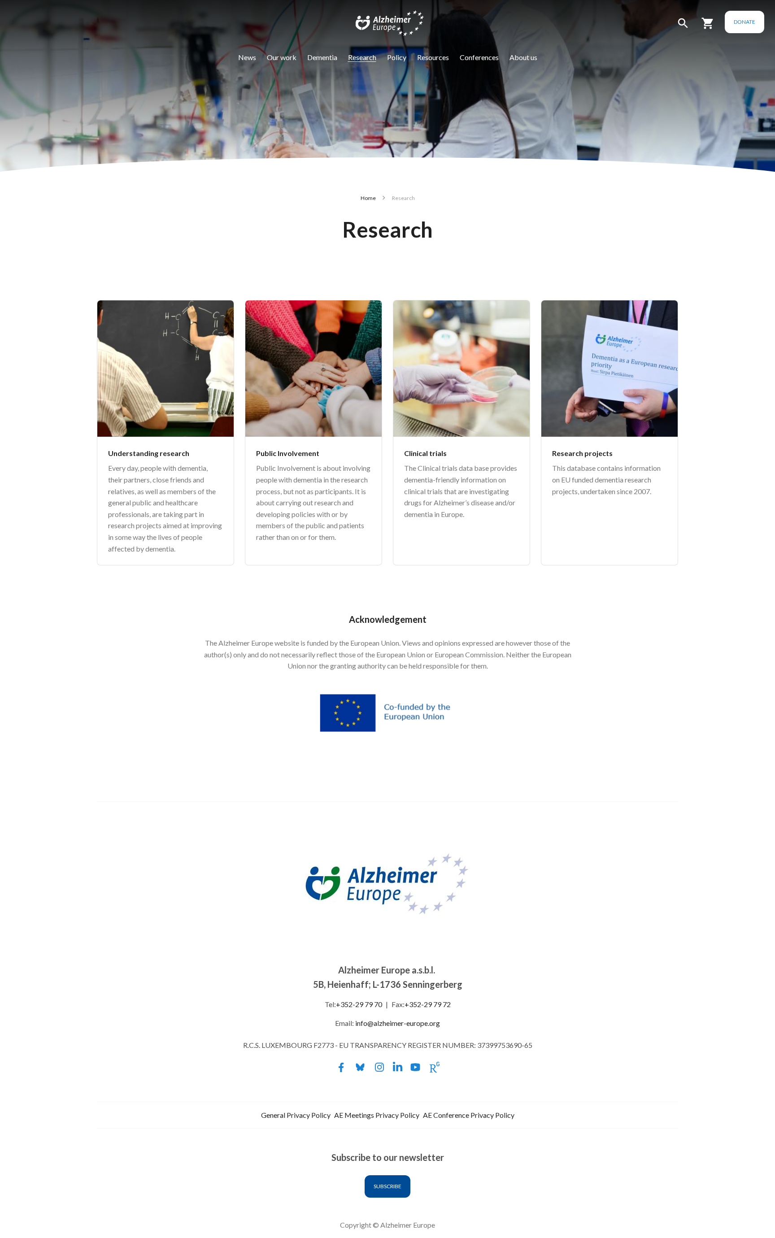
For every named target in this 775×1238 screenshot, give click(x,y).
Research (362, 57)
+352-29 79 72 (428, 1004)
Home (368, 198)
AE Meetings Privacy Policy (376, 1115)
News (247, 57)
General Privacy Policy (296, 1115)
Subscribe (387, 1186)
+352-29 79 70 (359, 1004)
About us (523, 57)
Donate (744, 21)
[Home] (384, 25)
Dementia (322, 57)
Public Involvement (287, 453)
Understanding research (148, 453)
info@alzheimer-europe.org (397, 1023)
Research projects (582, 453)
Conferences (479, 57)
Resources (433, 57)
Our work (281, 57)
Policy (396, 57)
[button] (683, 27)
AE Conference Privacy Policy (468, 1115)
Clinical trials (425, 453)
